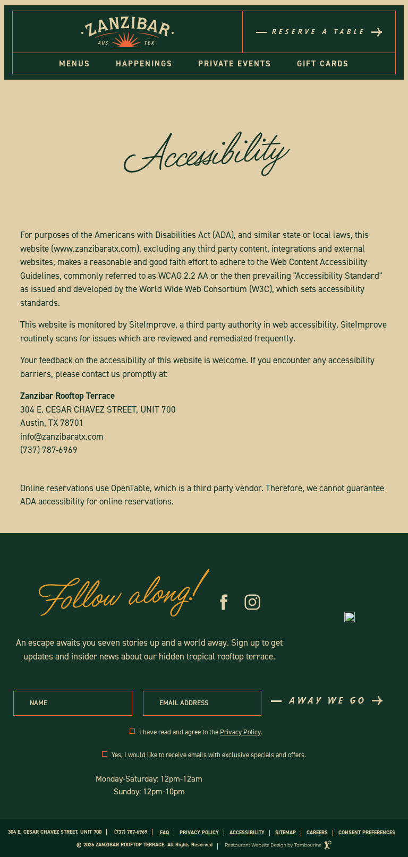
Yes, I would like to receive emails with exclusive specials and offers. (209, 755)
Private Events (234, 63)
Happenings (144, 63)
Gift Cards (323, 63)
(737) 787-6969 (49, 450)
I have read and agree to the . (200, 732)
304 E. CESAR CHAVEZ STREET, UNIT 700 (54, 831)
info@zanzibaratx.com (62, 436)
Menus (74, 63)
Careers (317, 832)
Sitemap (285, 832)
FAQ (164, 832)
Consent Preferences (366, 832)
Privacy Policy (240, 731)
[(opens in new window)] (349, 616)
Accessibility (247, 832)
